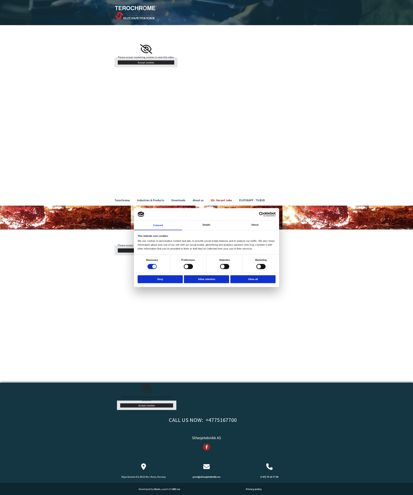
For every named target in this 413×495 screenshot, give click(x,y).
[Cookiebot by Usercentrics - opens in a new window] (261, 214)
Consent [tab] (158, 225)
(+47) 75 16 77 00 (269, 476)
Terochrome (122, 200)
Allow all (253, 279)
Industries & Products (150, 200)
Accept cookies (146, 62)
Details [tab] (207, 225)
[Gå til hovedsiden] (136, 12)
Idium (157, 489)
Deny (160, 279)
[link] (146, 49)
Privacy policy (254, 489)
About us (198, 200)
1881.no (175, 489)
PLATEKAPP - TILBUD (252, 200)
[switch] (188, 266)
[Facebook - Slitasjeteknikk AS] (206, 447)
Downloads (178, 200)
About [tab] (254, 225)
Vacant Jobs (224, 200)
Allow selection (206, 279)
